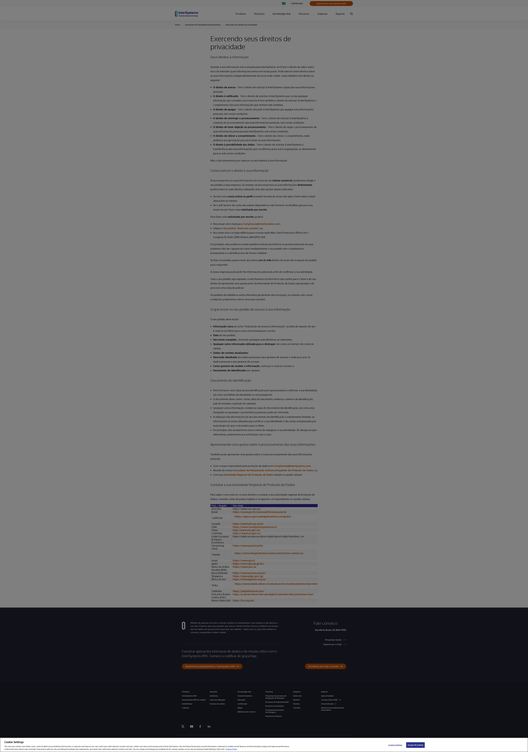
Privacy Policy (231, 749)
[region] (264, 745)
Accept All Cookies (415, 745)
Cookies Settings (395, 745)
